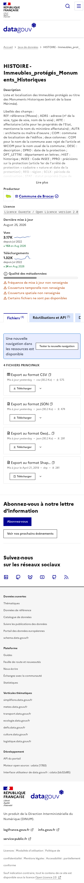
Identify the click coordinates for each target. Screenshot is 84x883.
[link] (22, 388)
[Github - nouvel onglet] (54, 577)
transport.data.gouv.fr (17, 714)
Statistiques (10, 683)
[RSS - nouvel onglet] (66, 577)
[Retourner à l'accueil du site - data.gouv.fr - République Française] (47, 796)
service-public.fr (15, 839)
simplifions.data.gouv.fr (17, 700)
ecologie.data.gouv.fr (16, 721)
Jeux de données (28, 47)
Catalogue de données (17, 617)
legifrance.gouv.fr (16, 830)
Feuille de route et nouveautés (22, 662)
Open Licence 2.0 (46, 877)
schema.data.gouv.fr (16, 638)
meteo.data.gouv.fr (15, 707)
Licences (8, 851)
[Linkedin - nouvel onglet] (6, 577)
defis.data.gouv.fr (14, 728)
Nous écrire (10, 669)
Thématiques (11, 603)
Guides (7, 655)
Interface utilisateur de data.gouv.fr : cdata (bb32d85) (36, 772)
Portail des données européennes (24, 631)
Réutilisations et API (51, 317)
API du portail (12, 759)
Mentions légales (34, 858)
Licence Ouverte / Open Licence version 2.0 (41, 212)
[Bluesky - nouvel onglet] (30, 577)
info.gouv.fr (46, 830)
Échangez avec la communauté (22, 676)
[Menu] (79, 6)
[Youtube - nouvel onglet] (42, 577)
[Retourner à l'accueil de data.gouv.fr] (19, 28)
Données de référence (17, 610)
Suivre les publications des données (25, 624)
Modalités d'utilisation (29, 851)
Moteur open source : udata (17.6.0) (25, 765)
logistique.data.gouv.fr (17, 741)
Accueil (8, 47)
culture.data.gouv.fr (15, 734)
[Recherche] (67, 6)
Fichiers (15, 318)
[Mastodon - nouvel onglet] (18, 577)
